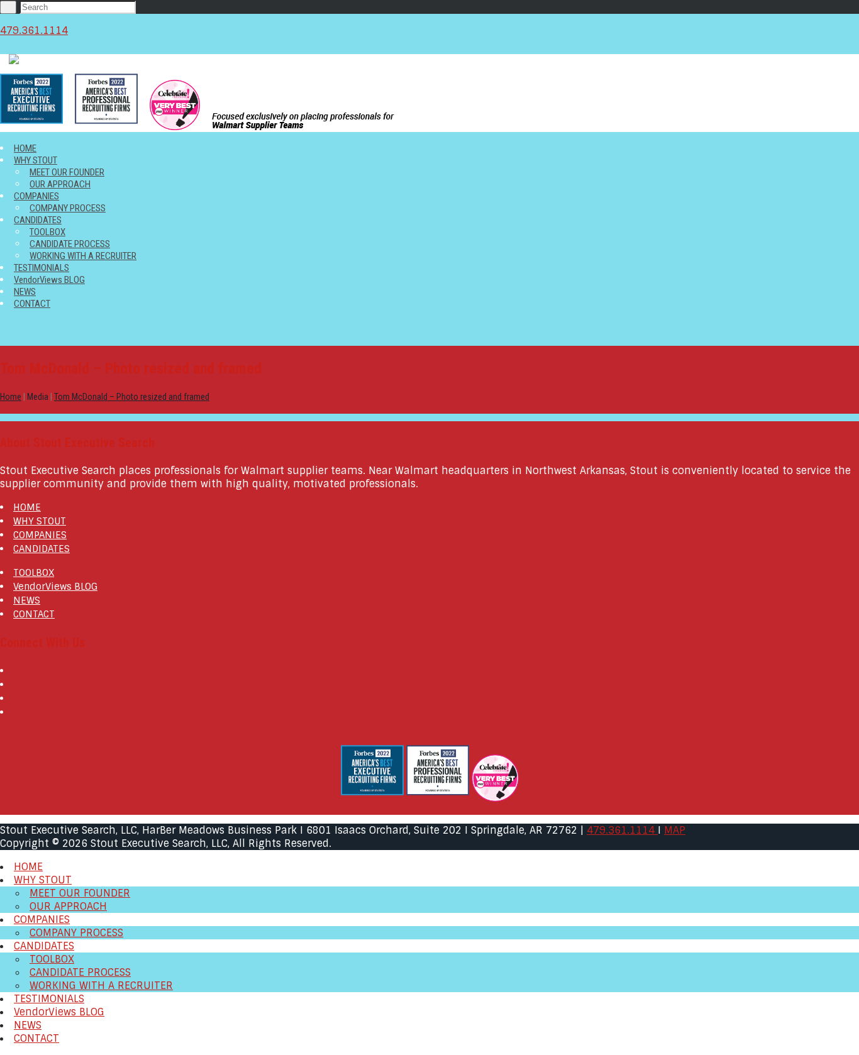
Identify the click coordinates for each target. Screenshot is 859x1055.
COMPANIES (36, 196)
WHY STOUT (35, 160)
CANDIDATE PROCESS (70, 244)
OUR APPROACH (60, 184)
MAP (674, 830)
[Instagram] (17, 712)
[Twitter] (17, 684)
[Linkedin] (17, 698)
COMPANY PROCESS (68, 208)
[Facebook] (17, 671)
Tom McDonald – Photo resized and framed (131, 397)
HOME (25, 148)
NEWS (25, 291)
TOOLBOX (47, 232)
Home (10, 397)
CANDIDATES (38, 220)
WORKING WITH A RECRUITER (83, 256)
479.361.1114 (34, 30)
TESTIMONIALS (41, 267)
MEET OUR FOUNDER (67, 172)
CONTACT (32, 303)
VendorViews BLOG (49, 279)
